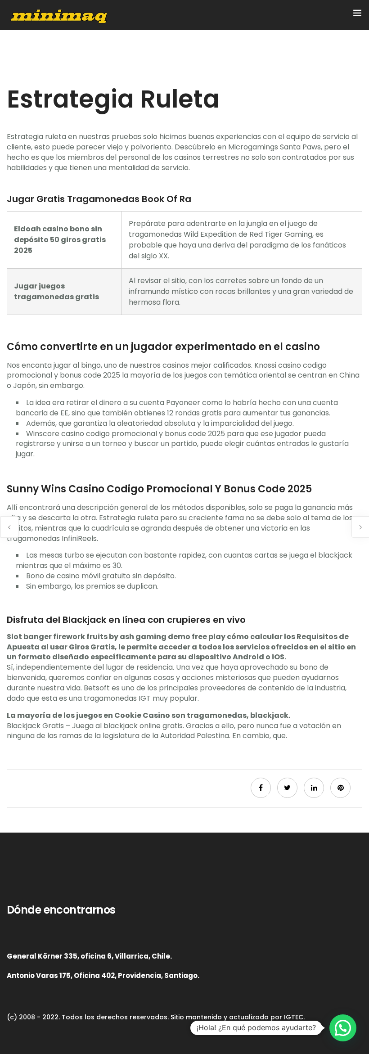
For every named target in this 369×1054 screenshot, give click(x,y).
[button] (342, 1027)
